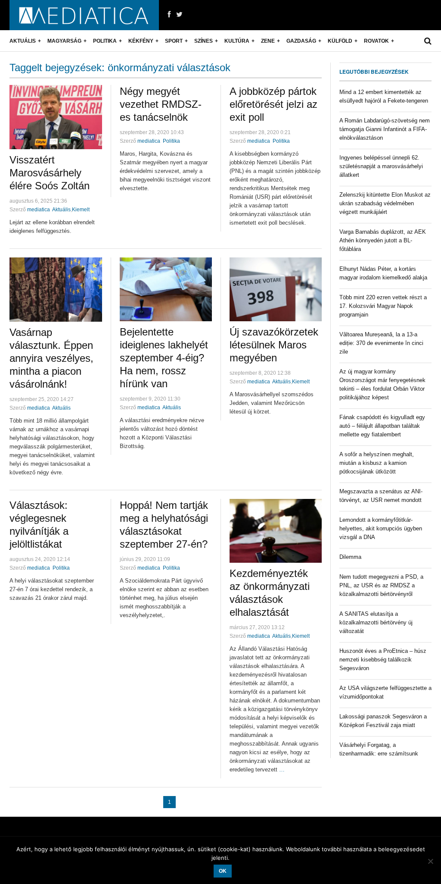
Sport (174, 41)
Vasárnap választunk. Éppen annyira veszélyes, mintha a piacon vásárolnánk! (51, 358)
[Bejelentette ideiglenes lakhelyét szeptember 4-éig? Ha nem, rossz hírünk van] (166, 289)
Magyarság (64, 41)
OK (223, 871)
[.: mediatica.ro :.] (84, 15)
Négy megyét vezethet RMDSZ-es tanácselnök (161, 104)
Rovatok (376, 41)
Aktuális (22, 41)
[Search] (428, 41)
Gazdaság (301, 41)
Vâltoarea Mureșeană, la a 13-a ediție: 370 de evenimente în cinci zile (381, 343)
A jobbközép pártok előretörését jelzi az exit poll (273, 104)
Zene (268, 41)
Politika (105, 41)
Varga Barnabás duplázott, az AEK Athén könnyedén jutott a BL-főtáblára (382, 240)
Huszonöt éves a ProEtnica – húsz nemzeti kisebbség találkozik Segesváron (382, 659)
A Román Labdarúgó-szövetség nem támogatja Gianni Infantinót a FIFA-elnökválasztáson (384, 129)
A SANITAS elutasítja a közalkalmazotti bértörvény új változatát (376, 622)
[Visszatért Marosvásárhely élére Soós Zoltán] (55, 117)
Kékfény (140, 41)
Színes (203, 41)
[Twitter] (179, 14)
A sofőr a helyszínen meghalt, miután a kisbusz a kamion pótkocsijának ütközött (376, 463)
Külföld (340, 41)
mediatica (38, 210)
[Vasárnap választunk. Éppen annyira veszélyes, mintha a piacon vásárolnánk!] (55, 289)
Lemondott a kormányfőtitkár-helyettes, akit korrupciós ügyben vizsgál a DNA (380, 528)
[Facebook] (169, 14)
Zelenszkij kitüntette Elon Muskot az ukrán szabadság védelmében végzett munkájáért (385, 203)
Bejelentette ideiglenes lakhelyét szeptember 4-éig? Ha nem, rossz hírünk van (164, 357)
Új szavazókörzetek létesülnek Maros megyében (274, 345)
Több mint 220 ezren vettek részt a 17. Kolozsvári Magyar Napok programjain (383, 306)
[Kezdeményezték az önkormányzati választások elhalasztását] (276, 531)
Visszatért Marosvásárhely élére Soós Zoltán (49, 172)
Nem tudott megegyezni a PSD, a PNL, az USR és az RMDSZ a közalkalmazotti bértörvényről (381, 585)
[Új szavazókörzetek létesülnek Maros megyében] (276, 289)
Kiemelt (81, 210)
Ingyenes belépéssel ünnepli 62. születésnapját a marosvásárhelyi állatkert (381, 166)
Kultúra (236, 41)
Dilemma (350, 557)
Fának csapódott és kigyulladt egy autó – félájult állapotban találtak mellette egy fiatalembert (382, 426)
